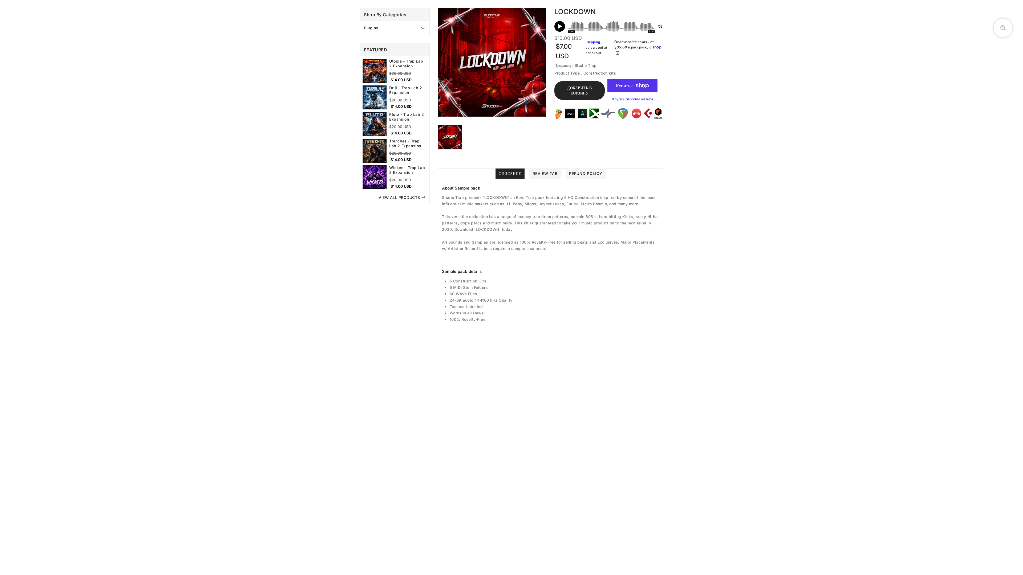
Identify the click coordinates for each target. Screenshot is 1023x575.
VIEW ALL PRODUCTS (399, 197)
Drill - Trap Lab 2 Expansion (405, 90)
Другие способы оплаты (632, 99)
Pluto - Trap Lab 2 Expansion (406, 116)
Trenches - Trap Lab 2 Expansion (405, 143)
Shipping (593, 42)
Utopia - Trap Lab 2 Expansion (406, 63)
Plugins (371, 28)
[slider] (611, 26)
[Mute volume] (660, 26)
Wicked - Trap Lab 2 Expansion (407, 170)
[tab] (394, 28)
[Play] (559, 26)
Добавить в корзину (579, 90)
